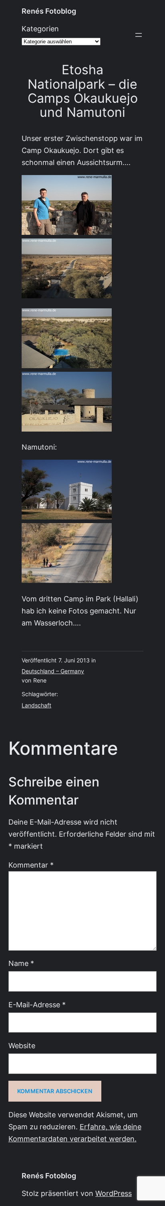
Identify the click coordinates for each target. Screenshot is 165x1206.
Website (21, 1045)
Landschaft (36, 705)
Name (21, 963)
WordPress (113, 1193)
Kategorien (40, 28)
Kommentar (31, 865)
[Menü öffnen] (138, 35)
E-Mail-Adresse (37, 1004)
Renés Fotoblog (49, 11)
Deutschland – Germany (53, 671)
